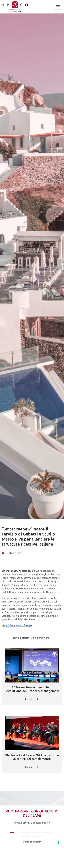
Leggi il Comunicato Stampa (17, 625)
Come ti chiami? (32, 841)
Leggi (29, 699)
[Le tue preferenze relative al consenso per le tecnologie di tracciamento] (59, 843)
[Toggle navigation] (58, 7)
